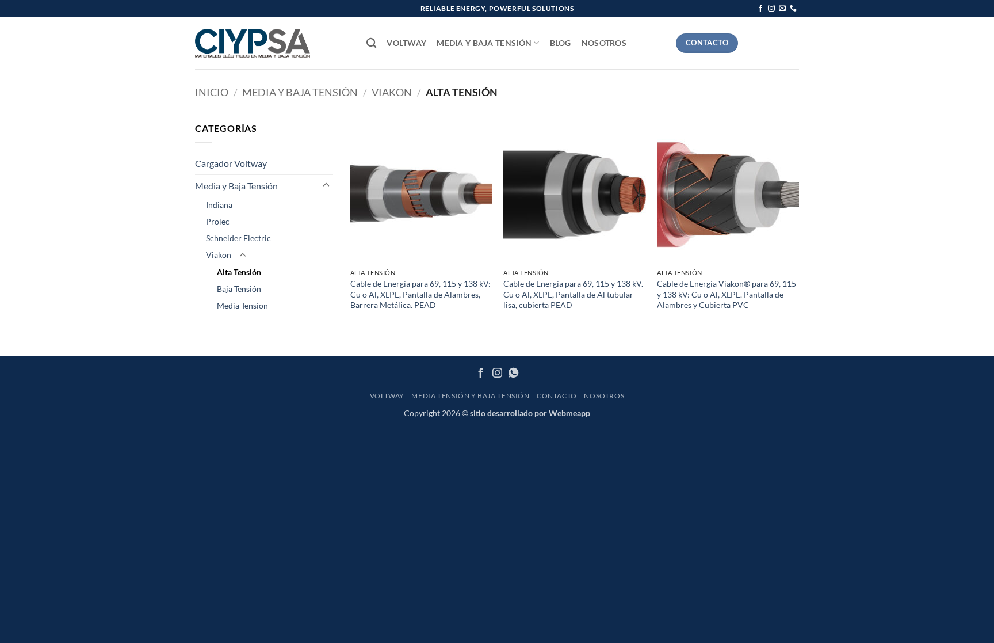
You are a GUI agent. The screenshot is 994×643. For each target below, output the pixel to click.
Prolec (218, 221)
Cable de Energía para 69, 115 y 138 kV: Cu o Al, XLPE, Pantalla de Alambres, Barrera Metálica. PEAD (420, 294)
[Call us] (793, 9)
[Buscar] (371, 43)
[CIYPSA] (252, 43)
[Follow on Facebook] (760, 9)
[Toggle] (326, 185)
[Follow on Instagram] (771, 9)
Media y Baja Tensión (484, 43)
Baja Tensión (239, 289)
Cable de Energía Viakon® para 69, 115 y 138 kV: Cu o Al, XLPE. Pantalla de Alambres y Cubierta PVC (726, 294)
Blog (560, 43)
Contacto (557, 395)
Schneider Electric (238, 238)
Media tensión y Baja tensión (470, 395)
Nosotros (604, 43)
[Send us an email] (782, 9)
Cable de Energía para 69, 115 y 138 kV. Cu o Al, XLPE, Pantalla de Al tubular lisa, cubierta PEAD (573, 294)
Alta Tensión (239, 272)
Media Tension (242, 305)
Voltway (406, 43)
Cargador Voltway (231, 163)
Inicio (211, 92)
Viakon (392, 92)
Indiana (219, 205)
